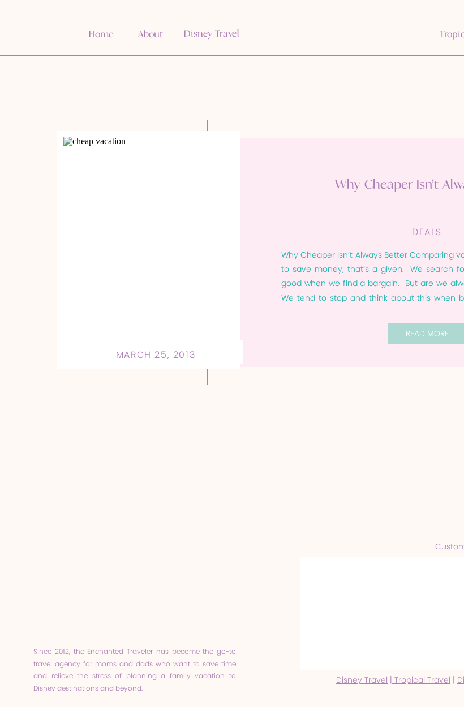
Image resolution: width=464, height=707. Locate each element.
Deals (427, 231)
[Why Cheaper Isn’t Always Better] (148, 250)
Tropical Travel (421, 680)
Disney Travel (362, 680)
